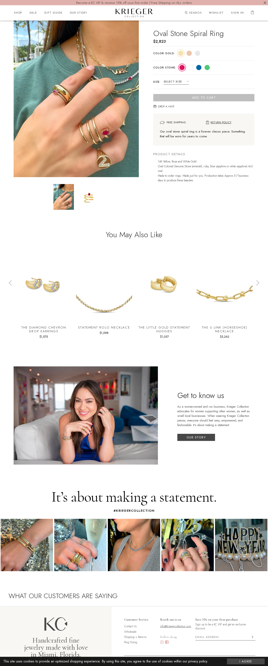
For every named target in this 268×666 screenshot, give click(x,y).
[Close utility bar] (265, 2)
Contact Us (130, 626)
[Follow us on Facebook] (167, 642)
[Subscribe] (252, 637)
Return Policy (221, 122)
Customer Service (136, 619)
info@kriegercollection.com (175, 626)
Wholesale (130, 632)
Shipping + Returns (135, 637)
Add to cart (204, 97)
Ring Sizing (130, 642)
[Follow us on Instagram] (162, 642)
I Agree (246, 661)
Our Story (196, 437)
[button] (180, 53)
